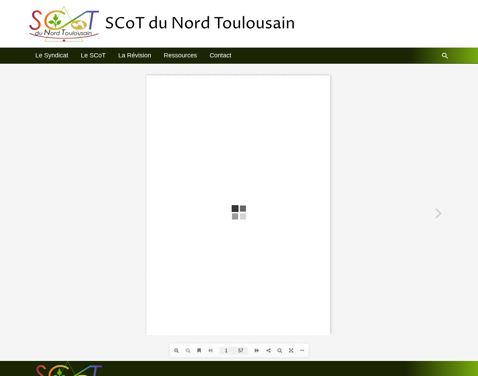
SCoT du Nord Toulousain (200, 24)
